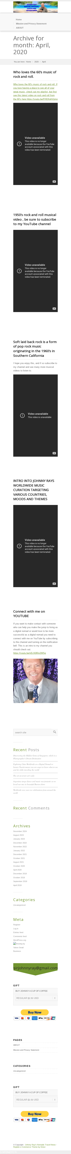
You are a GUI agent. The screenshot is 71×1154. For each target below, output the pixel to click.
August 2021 (18, 862)
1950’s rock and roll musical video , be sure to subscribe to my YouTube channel (34, 219)
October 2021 (19, 858)
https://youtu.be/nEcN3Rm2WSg (29, 653)
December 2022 (20, 843)
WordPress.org (19, 940)
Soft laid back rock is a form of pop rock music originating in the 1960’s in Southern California (35, 349)
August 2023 (18, 835)
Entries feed (18, 932)
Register (16, 925)
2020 (36, 62)
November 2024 (20, 831)
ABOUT (19, 28)
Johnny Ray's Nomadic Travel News (40, 1145)
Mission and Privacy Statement (31, 24)
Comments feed (20, 936)
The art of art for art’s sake (23, 775)
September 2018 (20, 881)
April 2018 (17, 885)
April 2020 (17, 870)
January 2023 (19, 839)
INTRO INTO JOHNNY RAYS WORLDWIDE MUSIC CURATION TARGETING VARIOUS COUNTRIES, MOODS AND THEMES (33, 489)
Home (19, 19)
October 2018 (19, 878)
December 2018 (20, 874)
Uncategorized (19, 905)
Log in (15, 929)
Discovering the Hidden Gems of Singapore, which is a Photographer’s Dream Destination (35, 757)
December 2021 (20, 854)
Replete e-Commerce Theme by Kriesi (29, 1147)
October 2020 (19, 866)
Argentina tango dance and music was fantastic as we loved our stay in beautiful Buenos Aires (34, 783)
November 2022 (20, 847)
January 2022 (19, 851)
